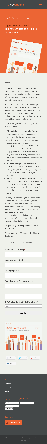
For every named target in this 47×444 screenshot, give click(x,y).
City (7, 291)
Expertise (9, 384)
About (7, 391)
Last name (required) (15, 260)
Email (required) (13, 271)
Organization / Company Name (19, 281)
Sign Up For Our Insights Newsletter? (22, 302)
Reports (8, 387)
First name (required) (15, 250)
